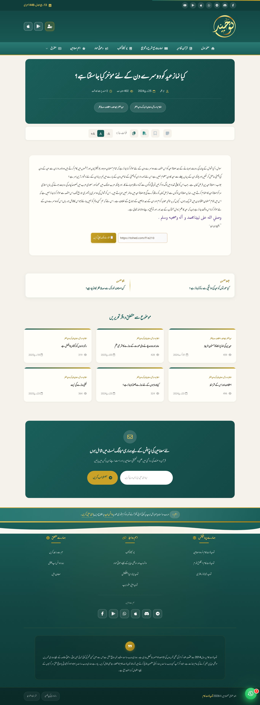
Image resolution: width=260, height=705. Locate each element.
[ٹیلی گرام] (217, 5)
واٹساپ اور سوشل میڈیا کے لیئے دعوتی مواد (130, 563)
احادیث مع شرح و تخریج (152, 48)
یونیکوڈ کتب (122, 48)
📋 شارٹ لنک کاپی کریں (103, 237)
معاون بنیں (56, 574)
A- (108, 134)
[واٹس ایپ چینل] (124, 613)
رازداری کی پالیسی (51, 696)
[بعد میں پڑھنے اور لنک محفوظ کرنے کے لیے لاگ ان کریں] (155, 133)
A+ (93, 134)
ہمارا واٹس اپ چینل (56, 563)
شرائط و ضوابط (32, 696)
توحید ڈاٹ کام (208, 696)
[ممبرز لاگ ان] (49, 26)
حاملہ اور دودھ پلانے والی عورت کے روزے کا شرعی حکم (137, 346)
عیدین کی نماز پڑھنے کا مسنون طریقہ (217, 346)
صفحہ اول (205, 48)
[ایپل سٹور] (135, 613)
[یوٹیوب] (185, 5)
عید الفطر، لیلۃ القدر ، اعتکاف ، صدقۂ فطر (111, 107)
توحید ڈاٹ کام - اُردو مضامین (204, 552)
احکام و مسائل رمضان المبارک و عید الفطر (148, 107)
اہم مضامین (75, 48)
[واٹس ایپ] (209, 5)
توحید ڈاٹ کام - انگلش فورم (204, 563)
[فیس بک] (233, 5)
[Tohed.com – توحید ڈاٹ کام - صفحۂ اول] (223, 26)
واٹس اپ (108, 514)
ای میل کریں (87, 514)
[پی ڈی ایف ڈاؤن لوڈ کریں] (144, 133)
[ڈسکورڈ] (225, 5)
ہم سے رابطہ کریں (56, 552)
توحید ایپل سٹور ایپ (130, 585)
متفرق (53, 48)
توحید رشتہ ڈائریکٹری (204, 574)
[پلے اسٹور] (193, 5)
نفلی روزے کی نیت (79, 385)
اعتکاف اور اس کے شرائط (220, 385)
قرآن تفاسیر (182, 48)
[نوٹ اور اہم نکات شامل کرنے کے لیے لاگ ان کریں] (167, 133)
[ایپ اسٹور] (201, 5)
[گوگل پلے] (113, 613)
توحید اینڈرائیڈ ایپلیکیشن (130, 574)
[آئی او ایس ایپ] (28, 26)
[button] (251, 696)
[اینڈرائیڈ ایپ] (38, 26)
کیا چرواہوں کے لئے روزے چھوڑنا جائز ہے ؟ (141, 385)
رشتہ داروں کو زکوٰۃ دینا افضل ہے (74, 346)
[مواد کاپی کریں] (134, 133)
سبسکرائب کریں (100, 478)
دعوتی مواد (99, 48)
